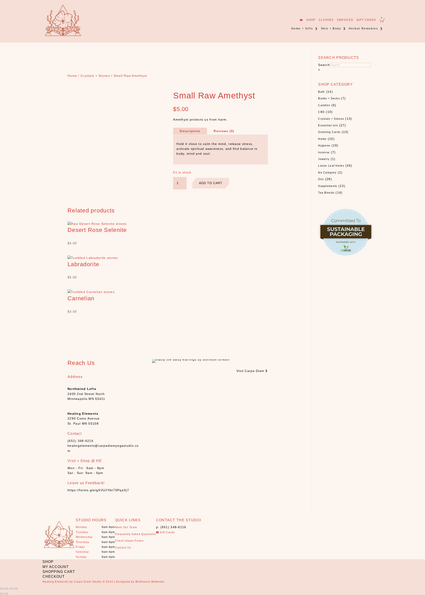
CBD (321, 112)
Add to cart (210, 183)
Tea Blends (326, 192)
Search (324, 65)
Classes (326, 19)
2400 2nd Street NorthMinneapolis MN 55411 (86, 394)
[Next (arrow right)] (6, 593)
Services (345, 19)
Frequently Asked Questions (135, 534)
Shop (310, 19)
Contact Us (123, 547)
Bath (321, 91)
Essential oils (328, 125)
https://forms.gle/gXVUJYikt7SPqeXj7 (98, 490)
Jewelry (323, 159)
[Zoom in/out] (16, 588)
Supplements (327, 186)
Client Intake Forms (129, 540)
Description (190, 131)
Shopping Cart (58, 572)
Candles (324, 105)
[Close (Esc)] (2, 588)
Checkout (53, 576)
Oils (321, 179)
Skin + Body (331, 28)
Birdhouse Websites (150, 581)
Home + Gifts (302, 28)
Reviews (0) (224, 131)
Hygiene (324, 145)
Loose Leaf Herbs (331, 165)
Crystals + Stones (95, 75)
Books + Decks (329, 98)
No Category (327, 172)
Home (72, 75)
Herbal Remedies (363, 28)
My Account (55, 567)
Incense (324, 152)
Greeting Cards (329, 132)
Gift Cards (366, 19)
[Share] (6, 588)
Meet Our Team (126, 527)
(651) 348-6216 (80, 441)
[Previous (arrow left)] (2, 593)
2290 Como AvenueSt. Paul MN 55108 (84, 418)
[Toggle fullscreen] (11, 588)
